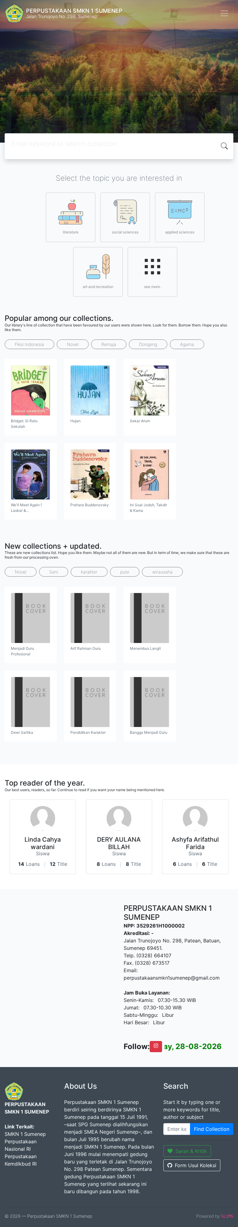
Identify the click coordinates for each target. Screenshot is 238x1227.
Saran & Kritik (191, 1151)
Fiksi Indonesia (29, 344)
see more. (152, 286)
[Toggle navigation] (224, 13)
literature (70, 232)
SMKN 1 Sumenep (25, 1134)
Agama (187, 344)
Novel (72, 344)
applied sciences (179, 232)
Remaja (108, 344)
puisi (124, 571)
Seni (53, 571)
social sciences (125, 232)
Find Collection (211, 1129)
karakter (89, 571)
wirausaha (162, 571)
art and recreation (98, 286)
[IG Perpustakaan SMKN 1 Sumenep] (156, 1046)
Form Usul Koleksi (195, 1165)
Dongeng (148, 344)
